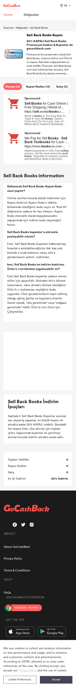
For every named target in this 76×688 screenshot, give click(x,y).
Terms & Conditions (17, 570)
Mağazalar (22, 27)
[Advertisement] (38, 361)
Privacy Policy (13, 558)
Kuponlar (8, 27)
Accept (56, 679)
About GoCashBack (17, 547)
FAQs (7, 593)
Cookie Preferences (19, 679)
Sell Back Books (39, 27)
